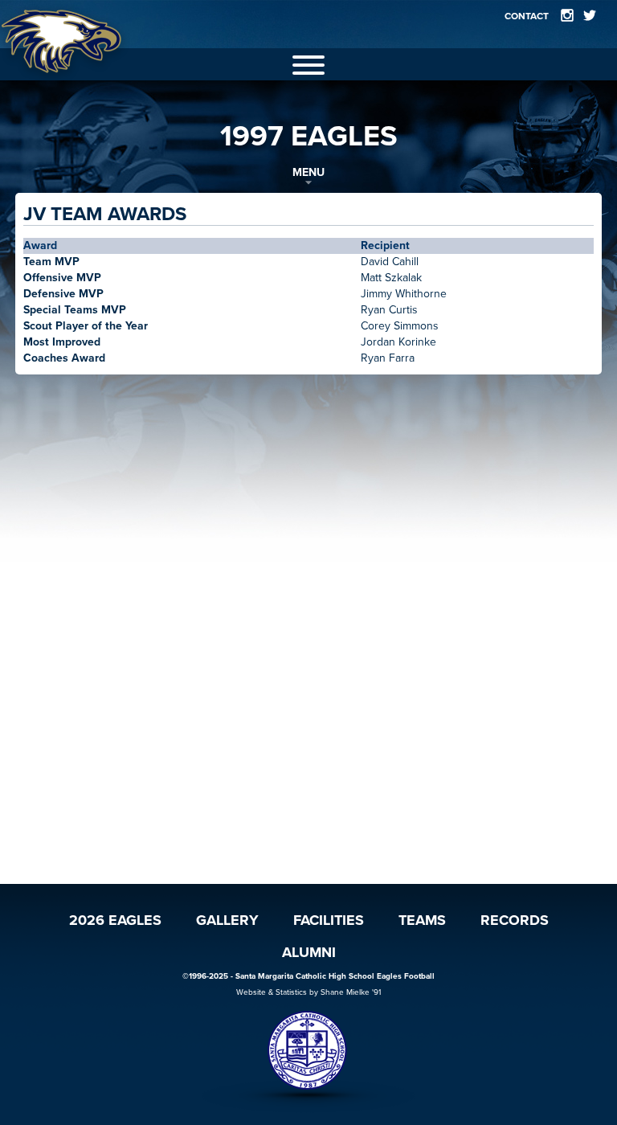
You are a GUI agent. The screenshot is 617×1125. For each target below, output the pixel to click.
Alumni (309, 952)
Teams (422, 920)
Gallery (227, 920)
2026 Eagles (115, 920)
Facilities (328, 920)
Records (514, 920)
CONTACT (527, 16)
